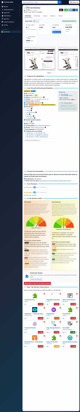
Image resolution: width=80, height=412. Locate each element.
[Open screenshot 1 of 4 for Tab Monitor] (40, 58)
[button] (74, 2)
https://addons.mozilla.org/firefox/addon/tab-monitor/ (55, 181)
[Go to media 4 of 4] (54, 73)
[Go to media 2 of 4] (50, 73)
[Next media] (75, 59)
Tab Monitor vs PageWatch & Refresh (37, 135)
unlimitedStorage (30, 112)
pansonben (28, 10)
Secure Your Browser (36, 279)
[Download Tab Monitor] (57, 28)
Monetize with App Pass (68, 105)
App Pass (6, 19)
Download (37, 16)
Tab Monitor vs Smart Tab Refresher (37, 137)
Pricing (6, 25)
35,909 (66, 95)
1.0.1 (32, 99)
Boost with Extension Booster (68, 108)
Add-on (35, 10)
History (6, 29)
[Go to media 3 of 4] (52, 73)
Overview (28, 16)
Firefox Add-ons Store (69, 21)
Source (45, 16)
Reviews (52, 16)
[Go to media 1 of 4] (48, 73)
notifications (29, 116)
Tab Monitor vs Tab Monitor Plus (36, 133)
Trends (60, 16)
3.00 (36, 97)
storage (28, 110)
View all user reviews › (30, 195)
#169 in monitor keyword (66, 99)
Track (36, 21)
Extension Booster (9, 22)
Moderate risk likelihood (48, 105)
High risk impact (34, 105)
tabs (27, 114)
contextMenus (30, 118)
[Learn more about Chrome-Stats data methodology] (45, 127)
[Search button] (59, 2)
